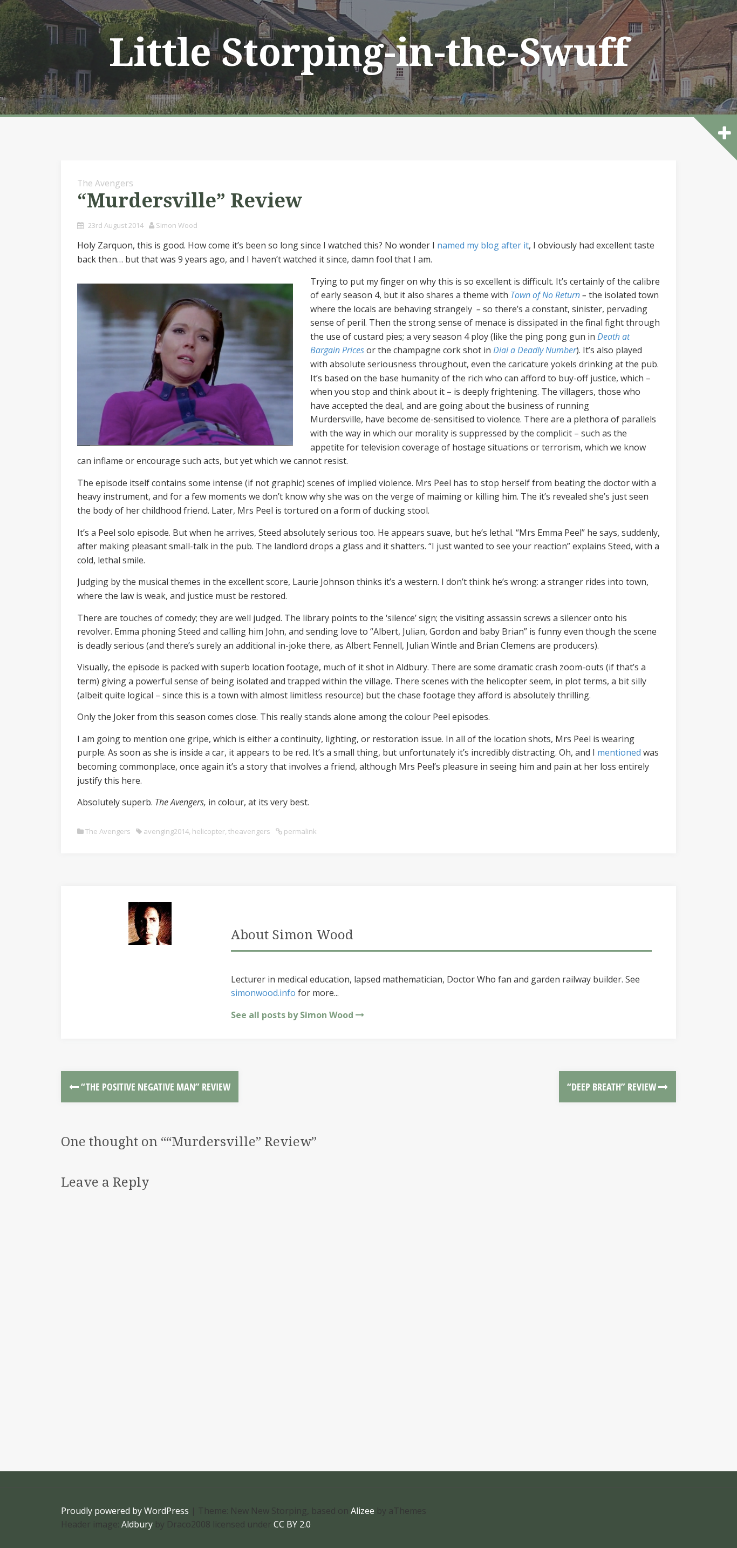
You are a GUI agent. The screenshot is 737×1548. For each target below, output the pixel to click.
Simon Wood (176, 225)
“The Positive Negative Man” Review (154, 1086)
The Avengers (105, 183)
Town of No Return (545, 295)
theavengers (249, 831)
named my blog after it (483, 245)
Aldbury (137, 1524)
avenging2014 (166, 831)
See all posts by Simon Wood (292, 1015)
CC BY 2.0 (292, 1524)
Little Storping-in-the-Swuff (369, 53)
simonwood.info (263, 993)
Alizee (362, 1511)
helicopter (208, 831)
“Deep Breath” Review (612, 1086)
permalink (299, 831)
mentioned (619, 752)
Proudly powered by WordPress (125, 1511)
